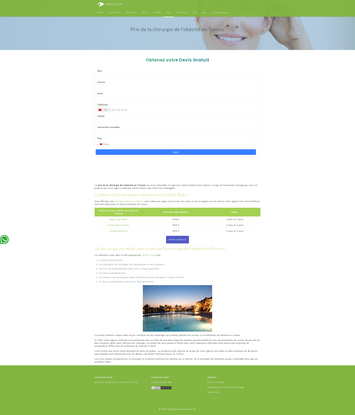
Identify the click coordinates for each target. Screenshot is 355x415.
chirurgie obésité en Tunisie (129, 201)
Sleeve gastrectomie (118, 225)
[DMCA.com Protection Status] (161, 389)
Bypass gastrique (118, 219)
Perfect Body (148, 255)
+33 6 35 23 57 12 (128, 382)
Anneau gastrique (118, 231)
